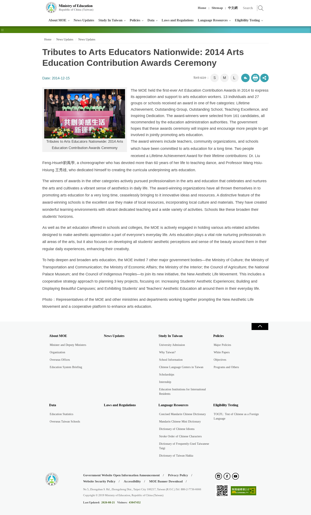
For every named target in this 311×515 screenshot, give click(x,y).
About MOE (57, 20)
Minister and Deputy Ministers (68, 345)
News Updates (84, 20)
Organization (57, 352)
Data (150, 20)
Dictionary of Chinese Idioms (176, 429)
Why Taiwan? (167, 352)
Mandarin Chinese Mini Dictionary (180, 421)
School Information (171, 359)
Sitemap (217, 8)
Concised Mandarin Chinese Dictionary (182, 414)
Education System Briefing (66, 367)
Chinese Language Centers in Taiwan (181, 367)
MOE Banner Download (166, 481)
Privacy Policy (178, 475)
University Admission (172, 345)
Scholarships (166, 374)
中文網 (233, 8)
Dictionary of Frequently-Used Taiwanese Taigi (184, 446)
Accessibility (132, 481)
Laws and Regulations (178, 20)
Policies (135, 20)
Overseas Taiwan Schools (65, 421)
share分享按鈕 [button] (264, 78)
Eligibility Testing (247, 20)
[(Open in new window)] (218, 476)
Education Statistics (61, 414)
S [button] (214, 78)
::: (41, 5)
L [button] (234, 78)
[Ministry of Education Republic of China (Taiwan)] (69, 7)
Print (255, 78)
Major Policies (222, 345)
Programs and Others (226, 367)
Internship (165, 382)
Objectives (220, 359)
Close (260, 326)
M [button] (224, 78)
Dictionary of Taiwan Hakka (176, 455)
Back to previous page (245, 78)
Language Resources (213, 20)
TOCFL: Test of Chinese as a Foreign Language (236, 416)
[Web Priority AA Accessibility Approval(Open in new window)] (243, 491)
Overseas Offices (60, 359)
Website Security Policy (99, 481)
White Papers (222, 352)
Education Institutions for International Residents (182, 391)
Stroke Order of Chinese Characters (180, 436)
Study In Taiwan (110, 20)
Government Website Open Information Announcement (121, 475)
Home (202, 8)
